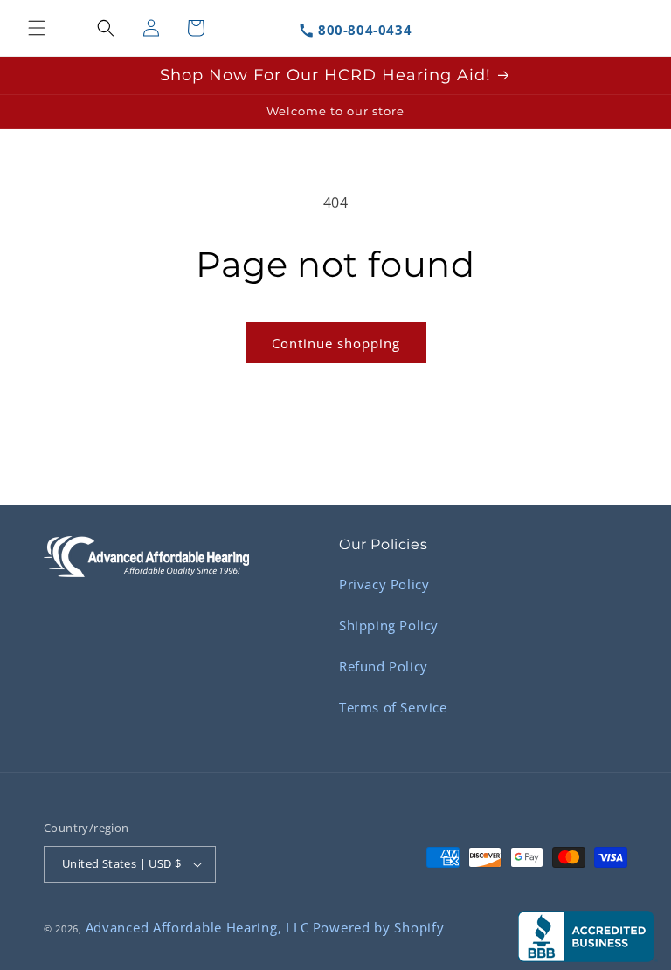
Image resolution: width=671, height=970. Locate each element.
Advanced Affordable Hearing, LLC (197, 927)
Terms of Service (393, 707)
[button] (36, 28)
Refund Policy (383, 666)
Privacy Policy (384, 584)
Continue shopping (336, 343)
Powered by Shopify (379, 927)
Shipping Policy (389, 625)
